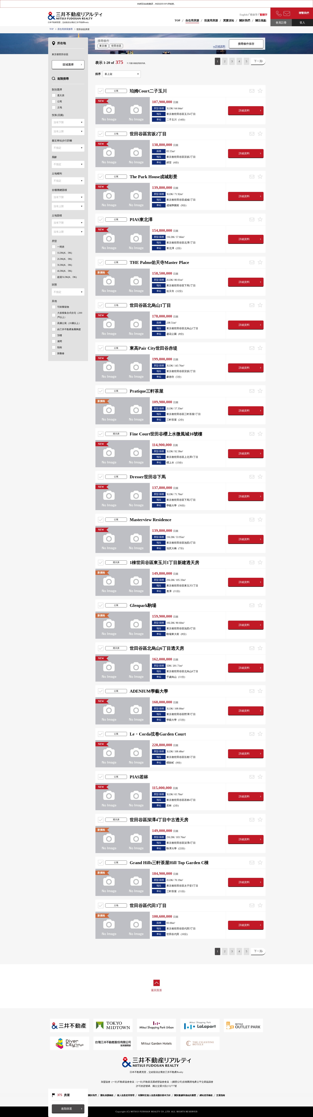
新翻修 (60, 353)
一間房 (60, 246)
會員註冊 (281, 22)
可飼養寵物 (63, 307)
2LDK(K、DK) (64, 259)
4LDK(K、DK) (64, 271)
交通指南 (220, 1095)
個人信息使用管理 (125, 1095)
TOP (177, 20)
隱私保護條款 (106, 1095)
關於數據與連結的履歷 (185, 1095)
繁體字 (263, 14)
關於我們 (92, 1095)
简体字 (254, 14)
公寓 (59, 101)
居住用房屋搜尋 (65, 29)
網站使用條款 (206, 1095)
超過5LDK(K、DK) (67, 277)
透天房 (60, 95)
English (244, 14)
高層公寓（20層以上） (69, 323)
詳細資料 (220, 46)
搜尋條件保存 (246, 43)
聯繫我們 (304, 13)
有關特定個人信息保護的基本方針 (154, 1095)
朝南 (59, 347)
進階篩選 (66, 1108)
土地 (59, 107)
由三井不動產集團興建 (69, 329)
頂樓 (59, 335)
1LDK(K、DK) (64, 252)
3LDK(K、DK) (64, 265)
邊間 (59, 341)
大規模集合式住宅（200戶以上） (69, 314)
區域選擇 (68, 64)
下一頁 (258, 61)
